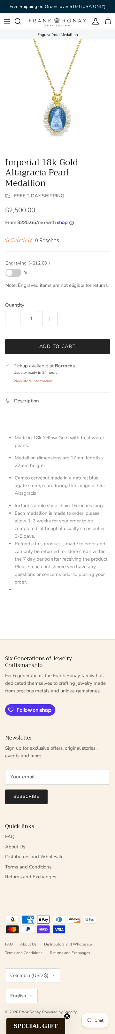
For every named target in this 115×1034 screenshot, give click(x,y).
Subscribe (26, 796)
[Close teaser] (67, 1016)
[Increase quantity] (49, 318)
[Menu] (7, 21)
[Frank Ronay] (57, 21)
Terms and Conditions (28, 867)
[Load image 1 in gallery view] (57, 96)
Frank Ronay (29, 1012)
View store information (32, 381)
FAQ (10, 836)
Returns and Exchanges (30, 877)
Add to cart (57, 346)
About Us (15, 847)
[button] (35, 1026)
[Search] (21, 21)
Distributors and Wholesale (34, 856)
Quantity (14, 305)
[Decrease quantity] (12, 318)
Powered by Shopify (59, 1012)
